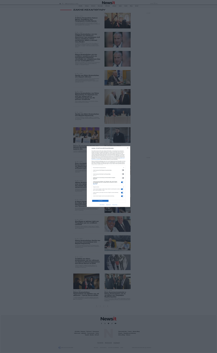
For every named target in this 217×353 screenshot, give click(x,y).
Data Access (108, 204)
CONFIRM (100, 200)
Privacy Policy (114, 204)
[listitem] (108, 167)
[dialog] (108, 176)
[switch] (122, 170)
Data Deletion (102, 204)
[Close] (128, 148)
